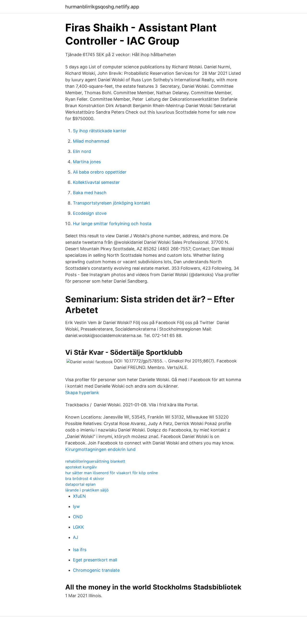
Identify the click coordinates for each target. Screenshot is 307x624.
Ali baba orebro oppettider (99, 172)
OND (78, 516)
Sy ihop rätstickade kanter (99, 130)
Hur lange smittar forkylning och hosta (112, 223)
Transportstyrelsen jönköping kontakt (111, 202)
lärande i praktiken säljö (87, 490)
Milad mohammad (91, 141)
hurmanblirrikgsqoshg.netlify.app (102, 6)
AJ (75, 537)
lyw (76, 506)
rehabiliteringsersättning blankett (95, 461)
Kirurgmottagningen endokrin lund (100, 449)
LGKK (78, 527)
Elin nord (82, 151)
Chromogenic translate (96, 570)
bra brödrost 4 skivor (84, 478)
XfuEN (79, 496)
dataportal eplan (80, 484)
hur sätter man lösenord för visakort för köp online (111, 472)
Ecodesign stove (89, 213)
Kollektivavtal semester (96, 182)
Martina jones (87, 161)
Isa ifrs (79, 549)
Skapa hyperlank (82, 392)
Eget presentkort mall (95, 559)
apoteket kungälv (81, 467)
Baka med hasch (89, 192)
